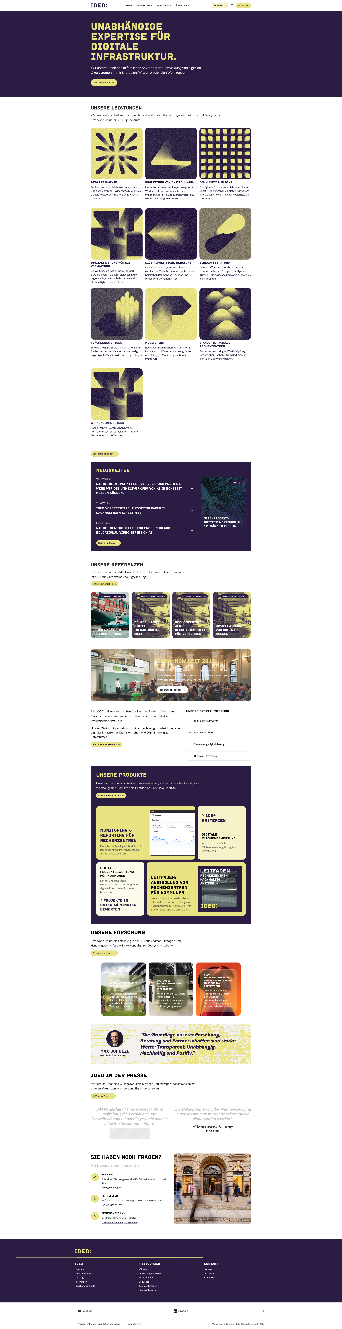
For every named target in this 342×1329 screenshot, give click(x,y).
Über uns (181, 5)
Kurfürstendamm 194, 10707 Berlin (119, 1222)
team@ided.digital (111, 1187)
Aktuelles (163, 5)
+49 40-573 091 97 (112, 1205)
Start (129, 5)
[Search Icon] (232, 5)
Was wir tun (143, 5)
